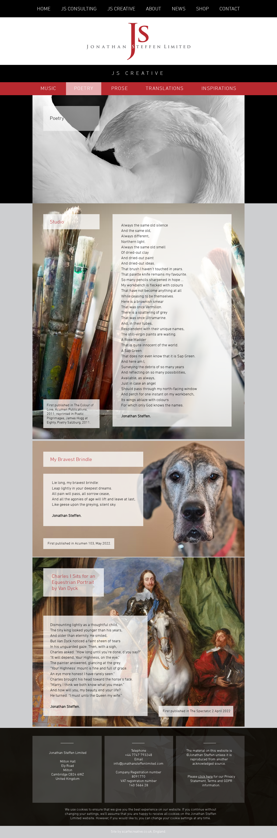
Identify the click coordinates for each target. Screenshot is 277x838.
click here (205, 777)
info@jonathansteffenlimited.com (138, 764)
